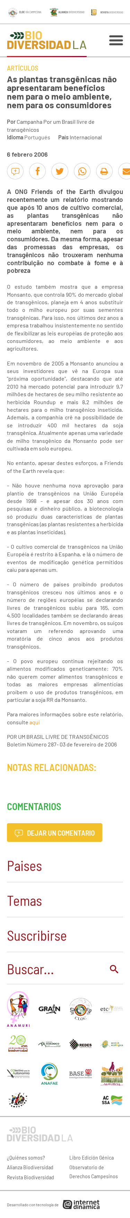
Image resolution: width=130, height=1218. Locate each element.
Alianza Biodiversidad (30, 1167)
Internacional (86, 137)
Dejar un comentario (60, 832)
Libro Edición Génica (91, 1157)
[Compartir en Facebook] (37, 171)
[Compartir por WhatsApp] (82, 171)
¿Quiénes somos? (26, 1157)
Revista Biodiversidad (30, 1177)
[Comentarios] (15, 171)
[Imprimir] (104, 171)
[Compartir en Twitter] (59, 171)
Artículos (22, 68)
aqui (34, 722)
